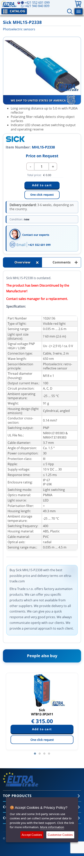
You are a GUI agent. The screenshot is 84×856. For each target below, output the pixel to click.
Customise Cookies (60, 834)
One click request (42, 194)
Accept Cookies (32, 834)
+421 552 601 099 (39, 245)
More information (52, 827)
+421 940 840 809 (36, 6)
